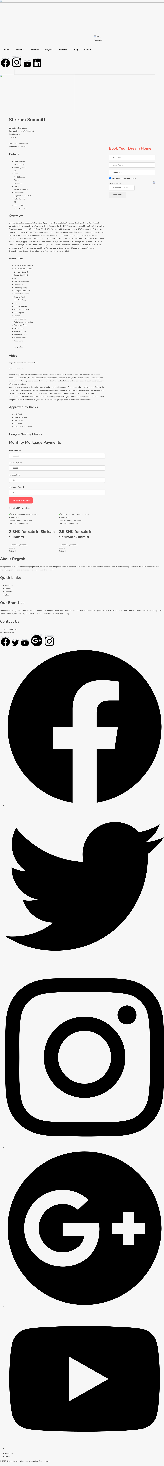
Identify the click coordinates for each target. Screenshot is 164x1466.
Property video (17, 347)
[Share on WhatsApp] (16, 140)
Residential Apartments (18, 143)
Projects (48, 49)
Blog (76, 49)
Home (6, 49)
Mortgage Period (16, 487)
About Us (19, 49)
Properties (34, 49)
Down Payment (15, 463)
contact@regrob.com (8, 629)
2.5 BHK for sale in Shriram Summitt (76, 534)
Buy (17, 517)
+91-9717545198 (7, 632)
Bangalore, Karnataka (18, 128)
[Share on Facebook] (10, 140)
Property (12, 517)
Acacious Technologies (40, 1461)
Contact (87, 49)
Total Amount (15, 450)
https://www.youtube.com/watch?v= (23, 363)
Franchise (63, 49)
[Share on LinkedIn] (12, 140)
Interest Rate (14, 475)
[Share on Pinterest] (14, 140)
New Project (19, 183)
